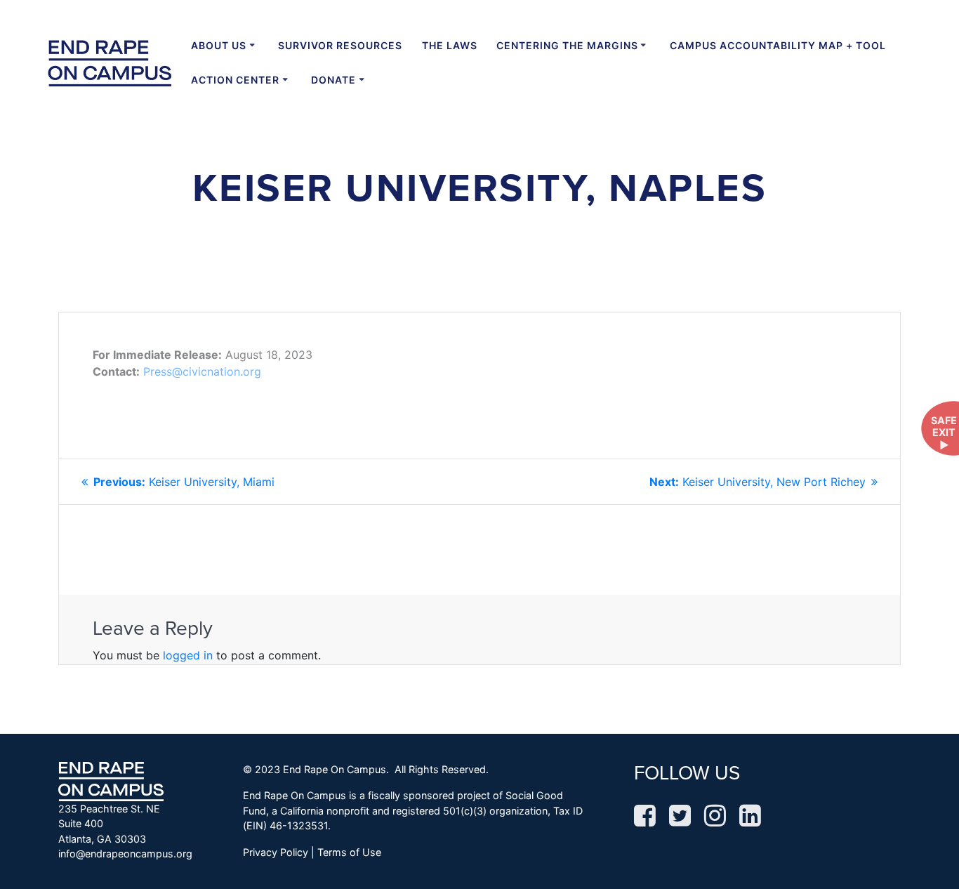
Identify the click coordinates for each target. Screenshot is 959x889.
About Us (218, 45)
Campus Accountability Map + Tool (778, 45)
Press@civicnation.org (202, 371)
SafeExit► (944, 432)
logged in (188, 655)
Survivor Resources (340, 45)
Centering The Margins (567, 45)
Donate (333, 80)
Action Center (235, 80)
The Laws (449, 45)
